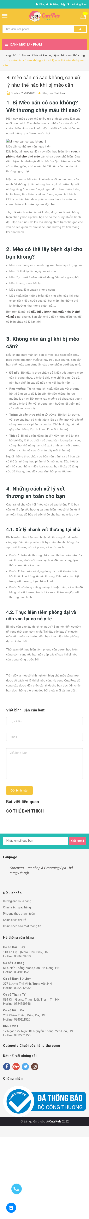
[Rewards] (11, 1208)
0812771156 (22, 1035)
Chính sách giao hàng (17, 907)
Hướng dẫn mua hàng (17, 901)
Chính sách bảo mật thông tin (22, 926)
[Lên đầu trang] (67, 1211)
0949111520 (22, 972)
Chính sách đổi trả (14, 920)
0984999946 (22, 1003)
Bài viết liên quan (22, 801)
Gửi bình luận (19, 790)
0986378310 (22, 956)
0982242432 (22, 988)
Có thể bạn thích (25, 811)
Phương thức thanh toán (19, 913)
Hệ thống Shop (79, 4)
